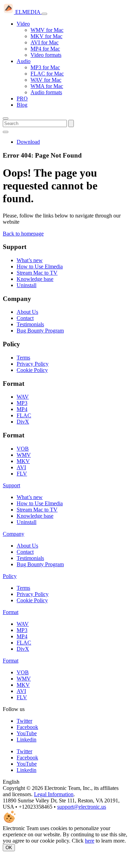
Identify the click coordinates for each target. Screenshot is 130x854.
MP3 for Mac (45, 67)
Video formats (46, 55)
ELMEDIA (28, 12)
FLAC (24, 415)
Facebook (27, 727)
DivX (23, 422)
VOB (23, 449)
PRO (22, 98)
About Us (27, 312)
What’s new (30, 260)
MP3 (22, 403)
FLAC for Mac (47, 74)
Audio (24, 61)
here (89, 841)
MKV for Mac (46, 36)
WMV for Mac (47, 30)
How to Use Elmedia (40, 266)
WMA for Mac (47, 86)
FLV (22, 474)
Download (28, 142)
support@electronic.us (81, 807)
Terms (23, 358)
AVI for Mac (45, 42)
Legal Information (53, 794)
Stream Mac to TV (37, 273)
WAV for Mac (46, 80)
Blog (22, 105)
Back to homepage (23, 234)
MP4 (22, 409)
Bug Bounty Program (40, 330)
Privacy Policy (33, 364)
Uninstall (26, 285)
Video (23, 24)
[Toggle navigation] (44, 14)
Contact (25, 318)
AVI (21, 467)
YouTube (27, 733)
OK (9, 847)
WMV (24, 455)
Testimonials (30, 324)
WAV (23, 397)
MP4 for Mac (45, 49)
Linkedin (26, 739)
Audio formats (46, 92)
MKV (23, 461)
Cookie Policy (32, 370)
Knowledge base (35, 279)
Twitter (24, 721)
